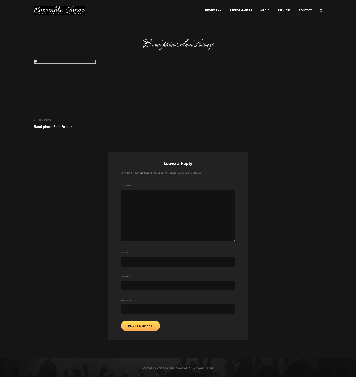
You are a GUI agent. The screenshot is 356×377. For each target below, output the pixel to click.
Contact (305, 10)
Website (126, 300)
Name (125, 252)
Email (125, 276)
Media (264, 10)
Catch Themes (205, 367)
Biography (213, 10)
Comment (128, 185)
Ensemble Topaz (172, 367)
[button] (59, 10)
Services (284, 10)
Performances (241, 10)
